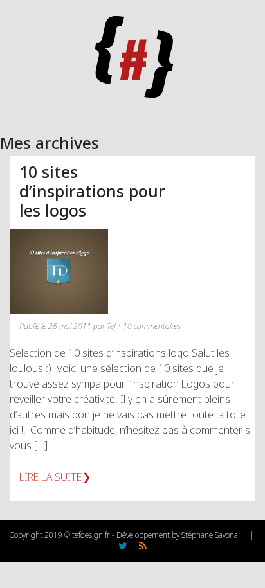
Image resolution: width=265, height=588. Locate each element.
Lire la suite (50, 477)
